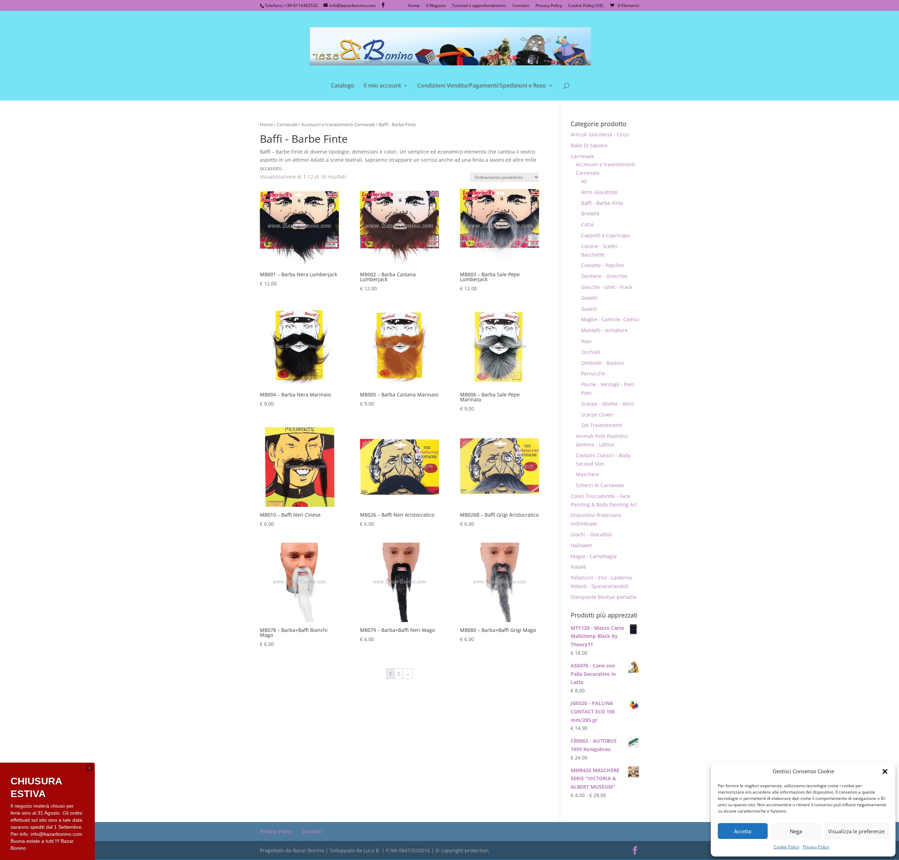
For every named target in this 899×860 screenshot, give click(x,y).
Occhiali (590, 352)
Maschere (587, 474)
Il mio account (382, 86)
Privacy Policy (816, 847)
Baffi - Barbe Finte (602, 203)
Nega (796, 831)
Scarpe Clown (597, 414)
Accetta (742, 831)
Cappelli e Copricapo (605, 235)
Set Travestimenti (601, 425)
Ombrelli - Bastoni (602, 363)
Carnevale (287, 124)
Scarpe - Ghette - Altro (607, 403)
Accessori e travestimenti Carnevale (338, 124)
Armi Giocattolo (599, 192)
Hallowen (581, 545)
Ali (584, 181)
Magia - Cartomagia (594, 556)
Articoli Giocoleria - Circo (600, 134)
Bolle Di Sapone (589, 145)
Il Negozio (436, 6)
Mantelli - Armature (604, 330)
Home (414, 6)
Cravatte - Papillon (602, 265)
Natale (578, 566)
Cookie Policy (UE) (586, 6)
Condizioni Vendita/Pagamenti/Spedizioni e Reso (481, 86)
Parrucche (593, 373)
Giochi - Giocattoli (591, 534)
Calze (587, 224)
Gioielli (589, 298)
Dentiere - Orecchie (604, 276)
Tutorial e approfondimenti (479, 6)
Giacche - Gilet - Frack (606, 287)
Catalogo (342, 86)
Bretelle (590, 213)
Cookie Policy (786, 847)
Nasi (586, 341)
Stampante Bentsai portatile (604, 597)
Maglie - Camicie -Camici (610, 319)
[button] (884, 771)
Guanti (589, 308)
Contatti (520, 6)
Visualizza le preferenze (856, 831)
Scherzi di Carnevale (600, 485)
